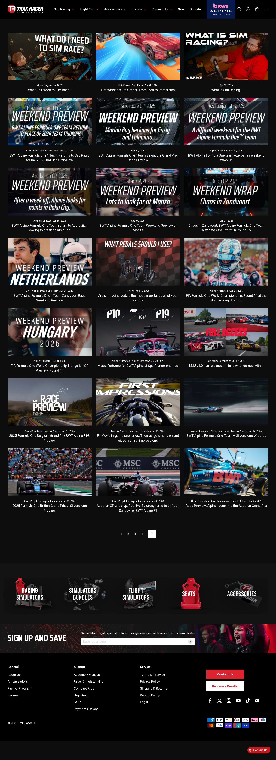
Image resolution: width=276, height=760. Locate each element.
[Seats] (191, 594)
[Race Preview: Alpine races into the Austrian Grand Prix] (226, 472)
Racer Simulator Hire (88, 681)
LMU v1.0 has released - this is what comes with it (226, 366)
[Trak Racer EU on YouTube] (238, 703)
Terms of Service (152, 675)
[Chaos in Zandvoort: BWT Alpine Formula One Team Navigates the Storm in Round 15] (226, 191)
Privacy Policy (150, 681)
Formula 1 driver (52, 431)
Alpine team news (141, 361)
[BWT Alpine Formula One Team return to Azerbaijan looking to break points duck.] (50, 191)
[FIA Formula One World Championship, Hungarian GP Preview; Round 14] (50, 332)
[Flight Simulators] (138, 594)
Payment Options (86, 709)
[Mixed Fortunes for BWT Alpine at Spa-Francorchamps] (138, 332)
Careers (13, 695)
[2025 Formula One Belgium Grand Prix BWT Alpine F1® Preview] (50, 402)
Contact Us (225, 674)
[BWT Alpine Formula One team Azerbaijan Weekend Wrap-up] (226, 121)
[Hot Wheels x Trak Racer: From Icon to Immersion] (138, 56)
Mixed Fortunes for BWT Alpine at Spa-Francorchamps (138, 366)
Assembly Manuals (87, 675)
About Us (14, 675)
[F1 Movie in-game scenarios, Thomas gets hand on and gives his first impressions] (138, 402)
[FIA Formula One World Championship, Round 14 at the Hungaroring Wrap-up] (226, 261)
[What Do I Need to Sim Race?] (50, 56)
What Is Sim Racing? (226, 90)
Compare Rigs (84, 688)
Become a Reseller (225, 686)
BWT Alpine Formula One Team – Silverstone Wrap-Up (226, 436)
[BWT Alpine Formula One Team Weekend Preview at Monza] (138, 191)
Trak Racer (137, 85)
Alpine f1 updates (219, 150)
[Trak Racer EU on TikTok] (248, 703)
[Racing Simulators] (32, 594)
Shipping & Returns (153, 688)
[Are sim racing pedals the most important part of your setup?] (138, 261)
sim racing (42, 85)
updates (146, 431)
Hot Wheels (124, 85)
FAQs (77, 702)
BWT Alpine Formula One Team (42, 150)
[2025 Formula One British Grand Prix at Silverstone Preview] (50, 472)
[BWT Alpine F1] (221, 9)
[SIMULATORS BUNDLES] (84, 594)
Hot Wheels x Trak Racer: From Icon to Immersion (138, 90)
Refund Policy (150, 695)
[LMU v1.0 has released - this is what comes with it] (226, 332)
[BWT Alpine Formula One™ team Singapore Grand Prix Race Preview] (138, 121)
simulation (225, 361)
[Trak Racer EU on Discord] (257, 703)
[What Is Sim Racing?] (226, 56)
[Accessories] (244, 594)
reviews (131, 291)
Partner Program (19, 688)
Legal (144, 702)
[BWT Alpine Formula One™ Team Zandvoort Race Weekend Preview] (50, 261)
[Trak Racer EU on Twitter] (219, 703)
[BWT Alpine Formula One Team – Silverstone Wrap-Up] (226, 402)
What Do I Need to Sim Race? (49, 90)
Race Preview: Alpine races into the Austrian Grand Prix (226, 506)
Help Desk (81, 695)
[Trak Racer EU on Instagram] (229, 703)
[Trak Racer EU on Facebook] (210, 703)
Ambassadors (18, 681)
